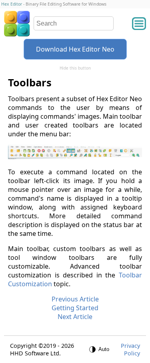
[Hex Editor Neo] (17, 23)
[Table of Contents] (139, 23)
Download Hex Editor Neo (75, 49)
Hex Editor (11, 4)
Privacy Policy (130, 349)
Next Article (75, 316)
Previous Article (75, 299)
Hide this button (75, 68)
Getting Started (75, 307)
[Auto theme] (99, 349)
